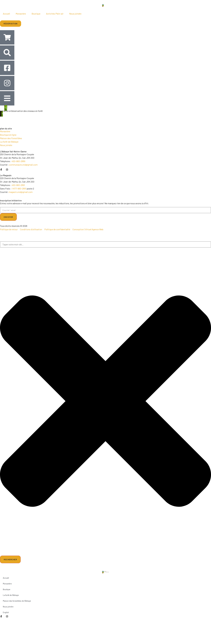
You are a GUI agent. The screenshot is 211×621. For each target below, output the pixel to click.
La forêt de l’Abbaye (11, 595)
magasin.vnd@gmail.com (21, 192)
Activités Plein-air (54, 13)
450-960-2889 (18, 161)
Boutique (36, 13)
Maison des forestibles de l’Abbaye (17, 601)
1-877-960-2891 (19, 188)
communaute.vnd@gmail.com (23, 164)
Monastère (21, 13)
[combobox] (105, 244)
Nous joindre (75, 13)
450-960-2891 (18, 185)
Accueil (6, 13)
